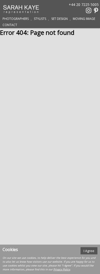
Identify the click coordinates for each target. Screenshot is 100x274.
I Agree (89, 250)
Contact (10, 25)
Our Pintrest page (96, 10)
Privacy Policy (61, 269)
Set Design (59, 19)
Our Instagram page (88, 10)
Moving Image (84, 19)
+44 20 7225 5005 (84, 4)
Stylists (40, 19)
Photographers (16, 19)
